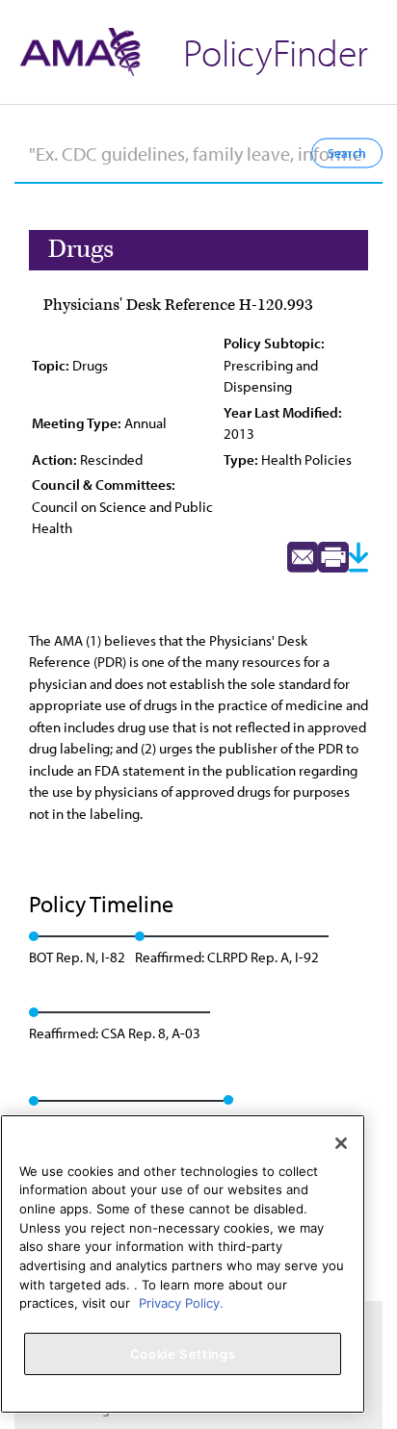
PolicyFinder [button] (275, 51)
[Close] (341, 1143)
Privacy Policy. (181, 1303)
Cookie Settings (183, 1354)
